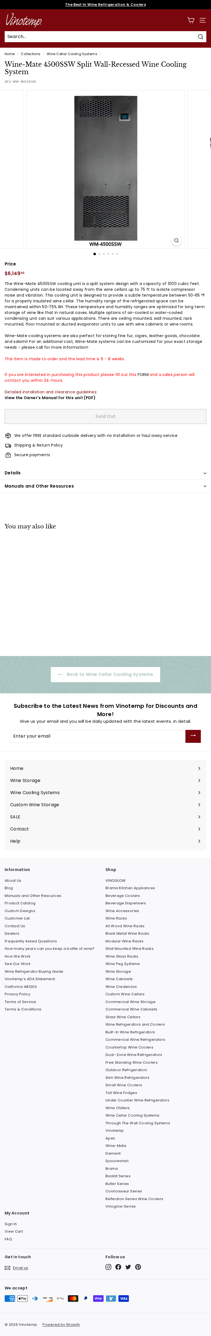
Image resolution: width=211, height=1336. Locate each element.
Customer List (17, 918)
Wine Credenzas (121, 986)
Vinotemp (115, 1130)
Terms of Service (20, 1001)
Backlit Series (118, 1176)
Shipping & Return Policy (38, 445)
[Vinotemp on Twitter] (128, 1267)
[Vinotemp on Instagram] (108, 1267)
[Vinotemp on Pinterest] (138, 1267)
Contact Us (15, 926)
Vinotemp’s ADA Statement (30, 979)
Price (10, 264)
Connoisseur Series (124, 1191)
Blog (9, 888)
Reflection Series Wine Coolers (134, 1198)
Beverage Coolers (123, 895)
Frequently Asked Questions (31, 941)
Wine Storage (118, 971)
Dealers (12, 933)
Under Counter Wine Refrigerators (137, 1100)
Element (113, 1153)
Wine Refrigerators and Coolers (135, 1024)
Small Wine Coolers (124, 1085)
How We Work (18, 956)
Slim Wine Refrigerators (127, 1077)
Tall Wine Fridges (121, 1092)
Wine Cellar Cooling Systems (72, 54)
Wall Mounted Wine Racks (130, 948)
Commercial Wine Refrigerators (135, 1039)
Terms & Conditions (23, 1009)
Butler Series (117, 1183)
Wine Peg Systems (123, 963)
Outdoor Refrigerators (126, 1069)
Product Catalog (20, 903)
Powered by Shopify (61, 1324)
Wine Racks (116, 918)
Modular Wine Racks (124, 941)
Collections (30, 54)
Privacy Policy (17, 994)
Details (13, 473)
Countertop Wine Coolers (129, 1047)
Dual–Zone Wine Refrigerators (134, 1054)
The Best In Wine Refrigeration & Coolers (105, 4)
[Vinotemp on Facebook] (118, 1267)
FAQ (8, 1239)
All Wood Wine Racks (125, 926)
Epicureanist (117, 1160)
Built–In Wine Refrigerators (130, 1032)
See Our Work (17, 963)
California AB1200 (21, 986)
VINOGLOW (116, 880)
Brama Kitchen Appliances (130, 888)
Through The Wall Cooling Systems (138, 1123)
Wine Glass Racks (122, 956)
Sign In (11, 1224)
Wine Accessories (122, 910)
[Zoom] (176, 240)
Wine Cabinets (119, 979)
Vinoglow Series (121, 1206)
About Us (13, 880)
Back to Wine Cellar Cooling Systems (109, 674)
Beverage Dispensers (126, 903)
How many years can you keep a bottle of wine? (50, 948)
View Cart (14, 1231)
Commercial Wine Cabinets (131, 1009)
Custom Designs (20, 910)
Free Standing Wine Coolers (132, 1062)
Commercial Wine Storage (131, 1001)
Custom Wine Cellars (125, 994)
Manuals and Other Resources (39, 486)
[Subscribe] (193, 736)
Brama (112, 1168)
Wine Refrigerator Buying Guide (34, 971)
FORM (143, 374)
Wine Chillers (118, 1108)
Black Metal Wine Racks (127, 933)
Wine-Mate (116, 1145)
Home (10, 54)
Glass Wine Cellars (123, 1017)
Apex (110, 1138)
